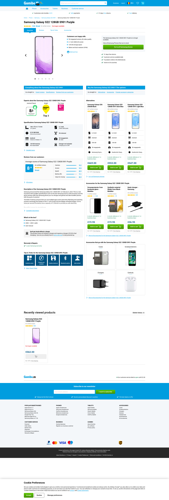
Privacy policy (91, 427)
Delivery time (28, 427)
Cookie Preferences (83, 455)
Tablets (55, 9)
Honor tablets (91, 413)
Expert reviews (40, 92)
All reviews (29, 182)
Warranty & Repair (29, 433)
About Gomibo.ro (60, 455)
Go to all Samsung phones (96, 176)
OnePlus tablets (92, 414)
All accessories (123, 418)
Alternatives (101, 92)
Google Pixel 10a (29, 414)
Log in (123, 3)
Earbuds (121, 413)
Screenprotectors (123, 409)
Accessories (44, 9)
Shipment (27, 429)
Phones (59, 405)
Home (25, 18)
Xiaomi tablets (91, 411)
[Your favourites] (137, 3)
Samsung (37, 18)
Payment (27, 424)
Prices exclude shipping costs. (102, 450)
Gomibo (90, 422)
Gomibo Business (60, 424)
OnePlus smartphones (62, 411)
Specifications (50, 92)
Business (65, 9)
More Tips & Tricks (31, 268)
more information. (102, 452)
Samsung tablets (92, 409)
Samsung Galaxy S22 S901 (48, 18)
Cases (120, 407)
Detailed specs (30, 150)
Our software (91, 426)
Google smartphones (61, 414)
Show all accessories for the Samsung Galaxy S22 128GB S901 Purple (110, 235)
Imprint (74, 455)
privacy (72, 490)
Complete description (32, 210)
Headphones (122, 414)
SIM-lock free (74, 52)
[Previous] (26, 55)
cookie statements (83, 490)
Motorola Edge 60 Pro (30, 416)
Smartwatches (123, 416)
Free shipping (96, 172)
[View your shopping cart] (142, 3)
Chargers (121, 411)
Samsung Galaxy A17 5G (31, 418)
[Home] (27, 8)
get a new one (58, 235)
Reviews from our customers (64, 92)
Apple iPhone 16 (29, 409)
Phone (34, 9)
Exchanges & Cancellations (32, 431)
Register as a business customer (64, 426)
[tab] (35, 78)
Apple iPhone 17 (29, 407)
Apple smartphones (61, 407)
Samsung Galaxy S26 (30, 411)
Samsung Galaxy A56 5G (31, 413)
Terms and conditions (95, 455)
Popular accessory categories (124, 92)
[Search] (105, 3)
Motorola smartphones (62, 413)
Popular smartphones (33, 405)
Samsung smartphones (62, 409)
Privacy (69, 455)
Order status (28, 426)
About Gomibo (91, 424)
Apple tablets (91, 407)
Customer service (78, 9)
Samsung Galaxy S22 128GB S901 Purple (69, 18)
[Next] (62, 55)
